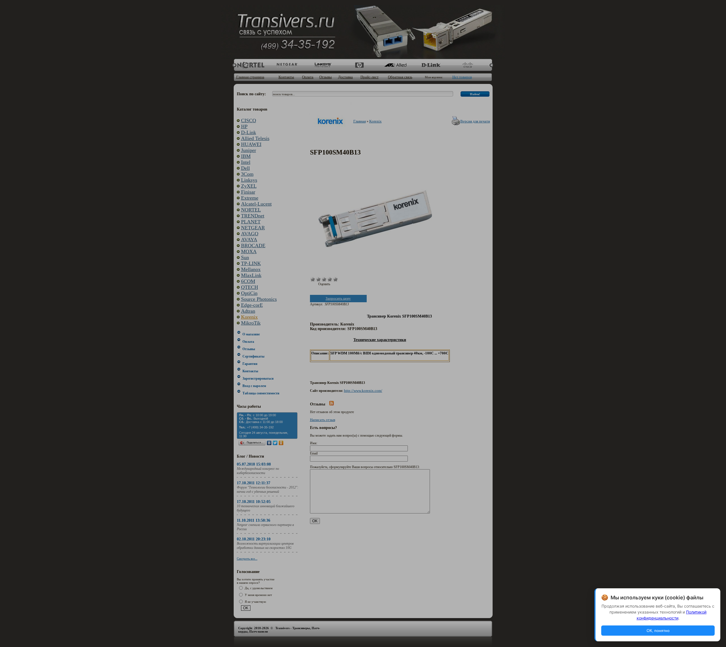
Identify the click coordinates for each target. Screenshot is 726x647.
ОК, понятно (658, 630)
